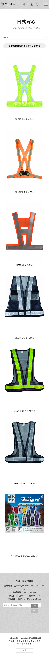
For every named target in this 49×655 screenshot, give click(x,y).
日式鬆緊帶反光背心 (24, 192)
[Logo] (8, 5)
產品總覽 (21, 28)
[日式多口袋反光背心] (24, 304)
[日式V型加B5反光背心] (24, 377)
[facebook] (45, 625)
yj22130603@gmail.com (29, 596)
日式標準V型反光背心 (24, 483)
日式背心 (37, 28)
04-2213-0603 (30, 592)
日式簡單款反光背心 (24, 119)
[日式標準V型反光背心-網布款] (24, 523)
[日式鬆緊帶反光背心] (24, 159)
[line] (45, 619)
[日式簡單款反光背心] (24, 86)
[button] (36, 4)
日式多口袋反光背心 (24, 338)
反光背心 (29, 28)
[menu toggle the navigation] (46, 4)
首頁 (14, 28)
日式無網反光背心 (24, 265)
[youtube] (45, 631)
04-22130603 (26, 11)
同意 (24, 650)
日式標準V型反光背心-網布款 (25, 556)
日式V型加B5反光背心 (24, 411)
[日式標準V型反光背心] (24, 450)
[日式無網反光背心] (24, 231)
